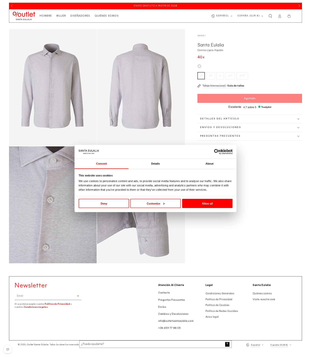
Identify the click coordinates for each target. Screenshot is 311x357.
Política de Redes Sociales (222, 311)
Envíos (162, 307)
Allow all (207, 203)
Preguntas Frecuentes (171, 300)
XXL (242, 75)
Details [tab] (155, 163)
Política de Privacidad (57, 304)
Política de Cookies (217, 305)
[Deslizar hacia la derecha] (299, 6)
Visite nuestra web (264, 299)
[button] (270, 16)
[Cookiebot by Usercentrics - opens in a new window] (217, 151)
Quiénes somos (262, 293)
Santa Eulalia (210, 45)
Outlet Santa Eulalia (38, 345)
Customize (153, 203)
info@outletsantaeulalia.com (175, 321)
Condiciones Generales (220, 293)
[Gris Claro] (199, 66)
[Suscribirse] (79, 296)
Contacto (164, 293)
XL (230, 75)
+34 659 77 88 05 (169, 328)
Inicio (200, 36)
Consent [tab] (101, 163)
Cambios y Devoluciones (173, 314)
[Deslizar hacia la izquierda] (12, 6)
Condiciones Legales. (36, 307)
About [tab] (209, 163)
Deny (104, 203)
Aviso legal (212, 317)
